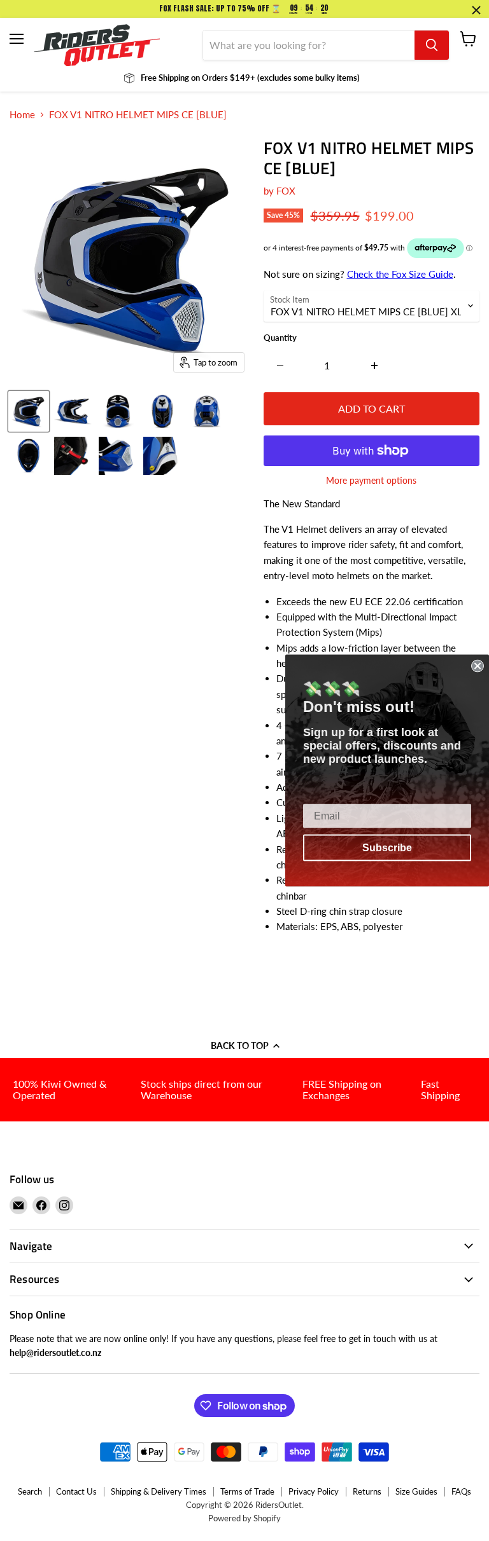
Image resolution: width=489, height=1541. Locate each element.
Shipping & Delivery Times (158, 1491)
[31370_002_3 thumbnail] (117, 411)
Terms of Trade (247, 1491)
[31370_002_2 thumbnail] (28, 411)
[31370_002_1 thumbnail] (73, 411)
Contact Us (76, 1491)
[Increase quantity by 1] (374, 365)
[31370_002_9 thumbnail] (162, 455)
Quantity (280, 338)
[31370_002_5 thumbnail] (207, 411)
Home (22, 114)
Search (30, 1491)
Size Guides (416, 1491)
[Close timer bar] (476, 10)
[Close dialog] (477, 666)
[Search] (432, 45)
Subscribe (387, 847)
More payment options (371, 481)
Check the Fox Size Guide (400, 274)
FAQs (461, 1491)
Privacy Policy (313, 1491)
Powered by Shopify (244, 1518)
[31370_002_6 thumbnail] (28, 455)
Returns (367, 1491)
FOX (285, 190)
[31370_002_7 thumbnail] (73, 455)
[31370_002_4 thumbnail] (162, 411)
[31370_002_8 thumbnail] (117, 455)
